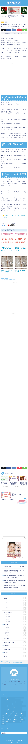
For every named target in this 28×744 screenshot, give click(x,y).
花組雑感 (15, 614)
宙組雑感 (15, 621)
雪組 (15, 603)
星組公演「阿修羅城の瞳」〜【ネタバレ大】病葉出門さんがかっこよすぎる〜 (14, 586)
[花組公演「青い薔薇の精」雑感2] (21, 269)
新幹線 (17, 715)
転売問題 (22, 719)
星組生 (15, 632)
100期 (12, 697)
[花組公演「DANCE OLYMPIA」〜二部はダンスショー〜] (21, 245)
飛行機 (20, 721)
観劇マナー (4, 719)
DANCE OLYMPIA (13, 279)
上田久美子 (23, 711)
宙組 (15, 607)
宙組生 (15, 633)
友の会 (13, 713)
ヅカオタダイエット (14, 645)
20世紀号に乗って (5, 697)
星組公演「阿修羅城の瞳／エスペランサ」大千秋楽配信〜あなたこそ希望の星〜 (14, 571)
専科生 (15, 635)
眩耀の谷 (21, 717)
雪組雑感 (15, 618)
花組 (3, 279)
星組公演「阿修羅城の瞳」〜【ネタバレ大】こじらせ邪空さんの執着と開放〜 (14, 576)
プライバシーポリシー (11, 740)
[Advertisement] (14, 78)
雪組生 (15, 630)
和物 (18, 713)
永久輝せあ (15, 717)
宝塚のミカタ (5, 715)
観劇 (7, 279)
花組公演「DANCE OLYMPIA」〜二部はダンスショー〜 (20, 249)
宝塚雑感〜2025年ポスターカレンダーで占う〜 (15, 566)
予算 (3, 713)
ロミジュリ (16, 711)
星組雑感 (15, 619)
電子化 (8, 721)
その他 (15, 608)
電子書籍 (14, 721)
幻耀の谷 (12, 715)
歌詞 (9, 717)
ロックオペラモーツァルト (7, 711)
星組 (15, 605)
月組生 (15, 628)
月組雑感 (15, 616)
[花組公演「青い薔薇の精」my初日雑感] (7, 269)
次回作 (4, 717)
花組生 (15, 627)
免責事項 (18, 740)
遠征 (3, 721)
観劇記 (14, 598)
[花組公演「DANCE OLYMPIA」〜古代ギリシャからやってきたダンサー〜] (7, 245)
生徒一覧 (14, 624)
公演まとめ (14, 638)
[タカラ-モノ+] (14, 4)
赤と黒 (16, 719)
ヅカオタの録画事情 (14, 642)
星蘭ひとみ (23, 715)
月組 (15, 602)
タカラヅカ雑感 (14, 612)
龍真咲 (4, 723)
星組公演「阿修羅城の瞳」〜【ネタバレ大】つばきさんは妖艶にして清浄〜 (14, 581)
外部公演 (24, 713)
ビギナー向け (14, 649)
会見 (8, 713)
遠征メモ (14, 652)
